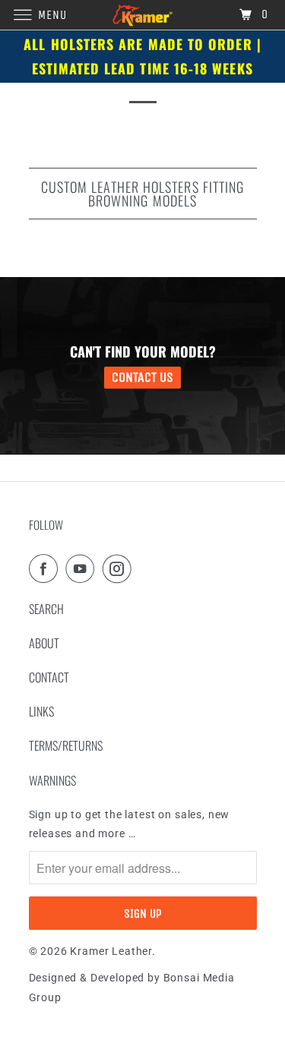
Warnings (52, 780)
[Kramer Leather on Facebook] (46, 568)
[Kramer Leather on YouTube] (82, 568)
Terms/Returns (66, 745)
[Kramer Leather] (142, 15)
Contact (49, 677)
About (44, 643)
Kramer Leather (111, 951)
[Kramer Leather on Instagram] (120, 568)
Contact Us (142, 377)
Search (46, 609)
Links (41, 711)
